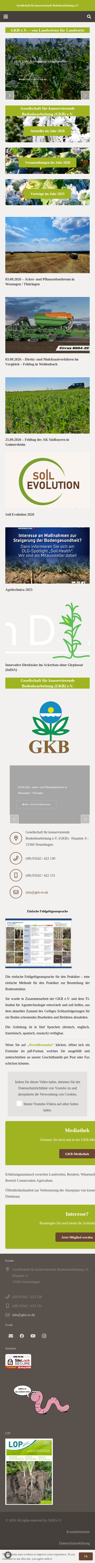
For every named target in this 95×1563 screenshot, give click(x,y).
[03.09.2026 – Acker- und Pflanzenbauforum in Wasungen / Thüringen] (47, 245)
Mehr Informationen (36, 804)
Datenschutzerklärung (74, 1543)
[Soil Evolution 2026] (47, 480)
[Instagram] (43, 1335)
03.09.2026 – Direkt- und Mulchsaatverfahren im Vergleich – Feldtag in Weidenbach (41, 361)
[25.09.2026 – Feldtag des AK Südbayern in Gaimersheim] (47, 405)
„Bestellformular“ (40, 1044)
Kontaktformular (78, 1531)
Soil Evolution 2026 (19, 514)
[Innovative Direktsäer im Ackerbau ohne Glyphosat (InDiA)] (47, 631)
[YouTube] (32, 1335)
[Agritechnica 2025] (47, 555)
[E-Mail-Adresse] (10, 1335)
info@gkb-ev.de (37, 892)
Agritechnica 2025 (18, 589)
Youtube (60, 1088)
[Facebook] (21, 1335)
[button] (6, 16)
